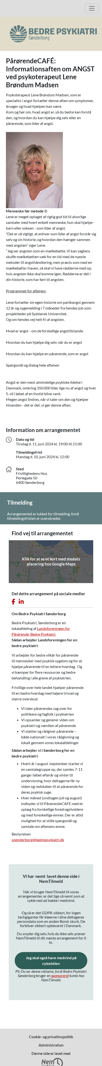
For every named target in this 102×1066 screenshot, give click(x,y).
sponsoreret (60, 975)
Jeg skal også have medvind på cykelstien (56, 960)
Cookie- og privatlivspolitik (51, 1036)
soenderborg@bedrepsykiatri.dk (38, 839)
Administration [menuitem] (51, 1045)
